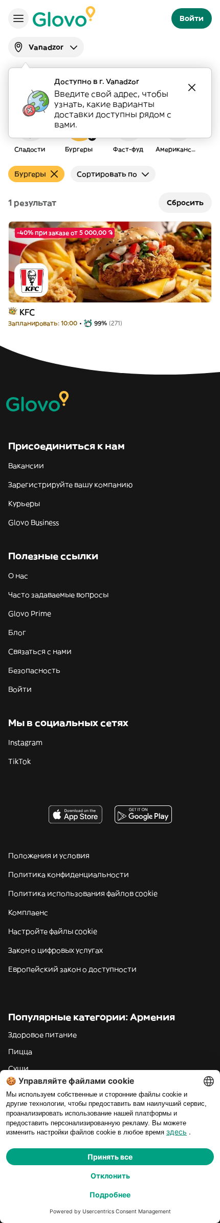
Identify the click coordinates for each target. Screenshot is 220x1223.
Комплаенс (28, 912)
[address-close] (192, 87)
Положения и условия (49, 855)
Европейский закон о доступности (72, 969)
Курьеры (24, 503)
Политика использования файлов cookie (83, 893)
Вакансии (26, 465)
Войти (20, 689)
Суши (18, 1068)
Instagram (25, 742)
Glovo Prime (29, 613)
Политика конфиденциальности (68, 874)
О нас (18, 575)
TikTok (19, 761)
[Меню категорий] (18, 18)
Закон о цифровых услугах (55, 950)
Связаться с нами (40, 651)
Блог (17, 632)
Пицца (20, 1051)
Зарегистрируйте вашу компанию (70, 484)
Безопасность (34, 670)
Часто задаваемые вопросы (58, 594)
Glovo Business (33, 522)
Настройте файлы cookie (52, 931)
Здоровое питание (42, 1034)
